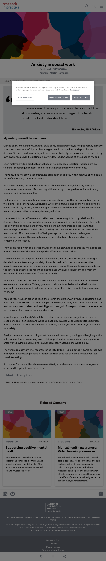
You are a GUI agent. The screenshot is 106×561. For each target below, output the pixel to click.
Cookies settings (25, 97)
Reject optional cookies (58, 97)
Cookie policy (75, 90)
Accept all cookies (81, 97)
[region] (53, 93)
